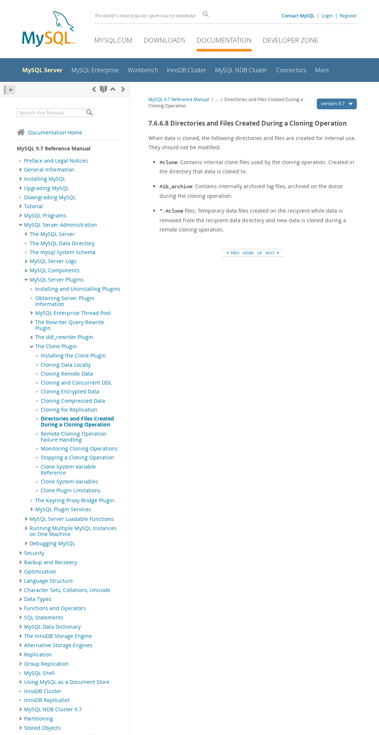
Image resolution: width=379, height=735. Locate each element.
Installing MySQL (45, 179)
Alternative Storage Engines (58, 645)
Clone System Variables (69, 481)
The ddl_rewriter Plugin (64, 337)
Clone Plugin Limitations (71, 490)
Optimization (40, 571)
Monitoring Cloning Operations (79, 448)
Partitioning (38, 718)
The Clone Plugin (56, 346)
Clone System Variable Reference (68, 469)
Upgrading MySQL (46, 188)
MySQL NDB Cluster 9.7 (53, 709)
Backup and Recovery (50, 562)
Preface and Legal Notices (56, 160)
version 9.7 (333, 103)
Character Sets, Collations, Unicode (67, 590)
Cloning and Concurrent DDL (76, 382)
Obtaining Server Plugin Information (64, 301)
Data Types (37, 599)
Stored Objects (42, 728)
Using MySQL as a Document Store (67, 682)
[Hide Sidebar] (9, 89)
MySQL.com (113, 40)
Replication (38, 654)
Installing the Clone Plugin (73, 355)
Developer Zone (290, 40)
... (216, 99)
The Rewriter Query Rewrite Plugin (69, 325)
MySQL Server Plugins (57, 279)
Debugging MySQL (52, 543)
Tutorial (33, 206)
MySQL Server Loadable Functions (72, 519)
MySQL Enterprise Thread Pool (73, 313)
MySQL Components (55, 270)
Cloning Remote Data (67, 373)
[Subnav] (20, 169)
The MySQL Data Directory (62, 243)
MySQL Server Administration (60, 225)
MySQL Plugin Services (63, 509)
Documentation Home (55, 132)
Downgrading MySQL (50, 197)
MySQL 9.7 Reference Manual (178, 99)
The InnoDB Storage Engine (58, 636)
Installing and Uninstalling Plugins (77, 289)
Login (327, 16)
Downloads (164, 40)
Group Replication (46, 664)
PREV (234, 253)
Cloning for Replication (69, 409)
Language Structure (48, 581)
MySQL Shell (39, 673)
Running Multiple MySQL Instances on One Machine (73, 531)
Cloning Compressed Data (73, 401)
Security (34, 553)
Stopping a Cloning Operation (77, 457)
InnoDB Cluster (42, 691)
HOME (248, 253)
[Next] (123, 89)
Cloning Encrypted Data (70, 391)
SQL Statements (43, 617)
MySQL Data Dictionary (52, 626)
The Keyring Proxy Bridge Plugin (74, 500)
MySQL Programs (45, 215)
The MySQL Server (52, 234)
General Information (49, 169)
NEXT (270, 253)
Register (348, 16)
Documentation (224, 40)
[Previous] (94, 89)
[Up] (112, 89)
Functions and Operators (55, 608)
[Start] (103, 89)
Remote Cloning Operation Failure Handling (74, 436)
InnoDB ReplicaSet (47, 700)
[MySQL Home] (48, 29)
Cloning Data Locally (66, 365)
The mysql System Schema (62, 252)
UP (259, 253)
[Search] (89, 113)
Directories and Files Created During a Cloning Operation (77, 421)
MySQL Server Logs (53, 261)
